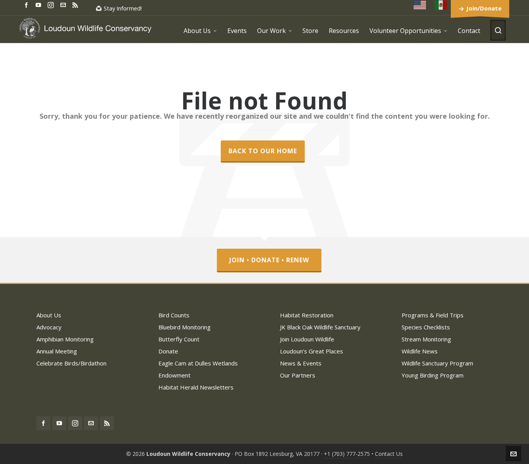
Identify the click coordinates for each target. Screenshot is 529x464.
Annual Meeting (56, 351)
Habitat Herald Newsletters (196, 387)
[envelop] (64, 4)
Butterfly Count (178, 339)
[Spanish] (441, 5)
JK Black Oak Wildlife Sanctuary (320, 327)
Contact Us (389, 453)
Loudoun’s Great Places (311, 351)
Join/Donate (484, 8)
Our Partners (297, 375)
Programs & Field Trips (433, 315)
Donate (168, 351)
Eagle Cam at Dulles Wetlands (198, 363)
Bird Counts (173, 315)
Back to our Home (262, 151)
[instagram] (52, 4)
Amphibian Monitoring (65, 339)
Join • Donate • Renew (269, 260)
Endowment (174, 375)
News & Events (300, 363)
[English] (420, 5)
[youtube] (39, 4)
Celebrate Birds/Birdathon (71, 363)
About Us (48, 315)
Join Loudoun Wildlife (307, 339)
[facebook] (27, 4)
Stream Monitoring (426, 339)
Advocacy (49, 327)
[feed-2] (76, 4)
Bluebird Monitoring (184, 327)
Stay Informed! (123, 8)
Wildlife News (420, 351)
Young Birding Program (433, 375)
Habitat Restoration (306, 315)
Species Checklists (426, 327)
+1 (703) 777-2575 (347, 453)
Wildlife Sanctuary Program (437, 363)
